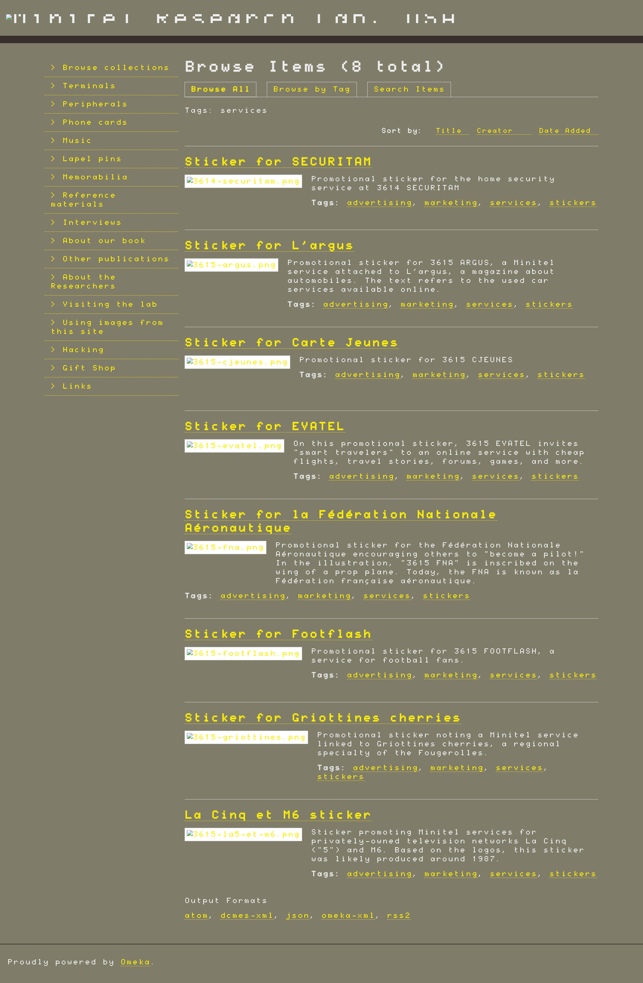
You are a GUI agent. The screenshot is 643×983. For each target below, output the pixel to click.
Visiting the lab (110, 304)
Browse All (220, 89)
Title (449, 131)
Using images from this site (107, 327)
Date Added (565, 131)
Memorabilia (95, 177)
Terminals (89, 86)
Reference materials (83, 200)
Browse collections (116, 67)
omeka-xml (348, 915)
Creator (497, 131)
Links (77, 386)
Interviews (92, 222)
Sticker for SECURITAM (278, 161)
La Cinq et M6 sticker (278, 815)
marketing (451, 203)
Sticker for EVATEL (265, 426)
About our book (104, 241)
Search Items (409, 89)
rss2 (399, 915)
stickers (573, 203)
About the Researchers (83, 282)
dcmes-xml (247, 915)
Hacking (83, 350)
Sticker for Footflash (278, 634)
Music (77, 140)
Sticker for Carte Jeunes (292, 342)
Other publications (116, 259)
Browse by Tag (312, 89)
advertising (379, 203)
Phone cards (95, 122)
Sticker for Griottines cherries (323, 718)
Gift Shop (89, 368)
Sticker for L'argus (269, 245)
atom (196, 915)
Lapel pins (92, 159)
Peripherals (95, 104)
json (298, 915)
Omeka (135, 962)
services (513, 203)
